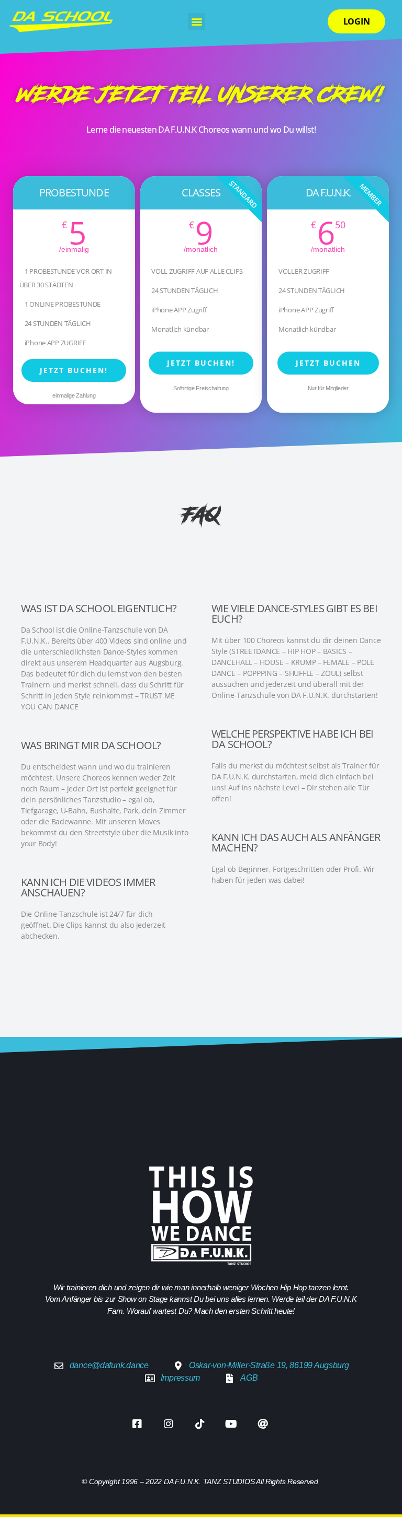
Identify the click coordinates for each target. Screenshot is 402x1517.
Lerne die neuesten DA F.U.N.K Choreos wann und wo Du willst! (201, 129)
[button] (196, 21)
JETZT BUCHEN (328, 363)
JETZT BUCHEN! (74, 370)
